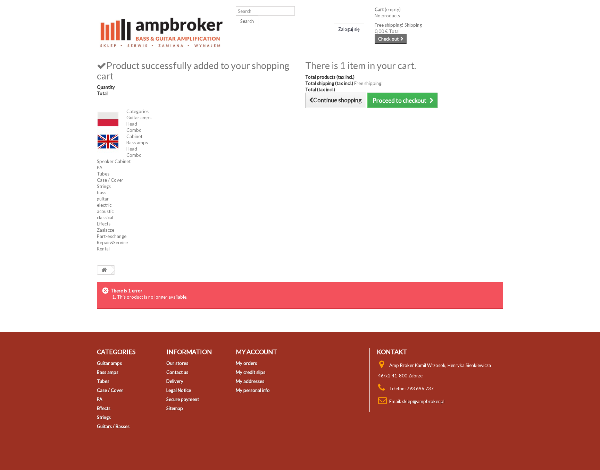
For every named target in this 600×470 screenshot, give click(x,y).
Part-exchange (111, 236)
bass (101, 192)
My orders (246, 363)
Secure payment (182, 399)
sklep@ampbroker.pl (423, 401)
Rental (103, 248)
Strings (104, 186)
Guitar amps (138, 117)
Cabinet (134, 136)
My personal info (253, 390)
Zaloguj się (349, 29)
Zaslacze (105, 230)
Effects (103, 224)
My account (256, 352)
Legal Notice (178, 390)
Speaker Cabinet (114, 161)
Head (131, 124)
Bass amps (137, 142)
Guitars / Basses (113, 426)
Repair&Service (112, 242)
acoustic (105, 211)
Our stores (177, 363)
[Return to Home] (104, 270)
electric (104, 205)
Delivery (174, 381)
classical (105, 217)
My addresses (250, 381)
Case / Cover (110, 180)
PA (99, 167)
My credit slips (250, 372)
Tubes (103, 174)
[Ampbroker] (161, 30)
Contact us (177, 372)
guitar (103, 199)
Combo (134, 130)
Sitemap (174, 408)
